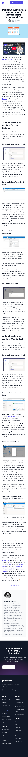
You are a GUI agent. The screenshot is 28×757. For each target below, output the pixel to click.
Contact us (17, 727)
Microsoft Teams (7, 60)
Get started (4, 732)
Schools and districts (6, 743)
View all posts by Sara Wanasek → (13, 634)
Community (17, 699)
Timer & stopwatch (6, 716)
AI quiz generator (5, 707)
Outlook (4, 99)
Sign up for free (9, 667)
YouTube (4, 740)
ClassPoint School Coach (20, 706)
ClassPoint (5, 560)
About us (17, 721)
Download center (5, 729)
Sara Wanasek (12, 601)
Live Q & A (5, 710)
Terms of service (19, 733)
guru (10, 564)
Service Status (18, 738)
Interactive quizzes (6, 699)
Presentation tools (6, 705)
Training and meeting (6, 746)
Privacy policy (18, 730)
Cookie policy (18, 735)
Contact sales (21, 667)
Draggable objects (6, 722)
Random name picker (6, 719)
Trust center (18, 741)
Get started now (16, 2)
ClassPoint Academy (19, 714)
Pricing (16, 724)
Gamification (4, 702)
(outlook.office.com (13, 416)
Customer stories (5, 737)
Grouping (5, 713)
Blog (3, 735)
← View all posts (14, 585)
